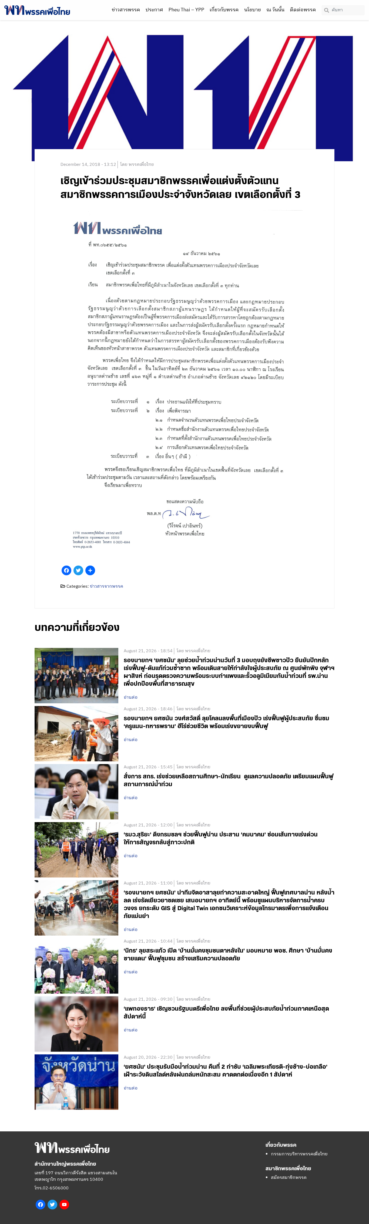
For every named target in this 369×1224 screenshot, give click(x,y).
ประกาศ (154, 10)
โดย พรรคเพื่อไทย (137, 164)
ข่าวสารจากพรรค (106, 586)
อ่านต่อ (130, 697)
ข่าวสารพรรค (126, 10)
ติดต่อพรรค (303, 10)
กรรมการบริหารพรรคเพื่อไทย (299, 1154)
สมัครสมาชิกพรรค (289, 1177)
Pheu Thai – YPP (186, 10)
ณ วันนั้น (275, 10)
